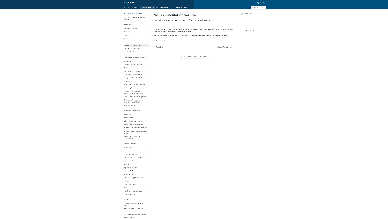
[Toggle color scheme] (264, 2)
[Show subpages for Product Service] (148, 118)
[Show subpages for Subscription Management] (148, 74)
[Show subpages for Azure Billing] (148, 114)
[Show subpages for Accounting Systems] (148, 28)
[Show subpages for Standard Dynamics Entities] (148, 191)
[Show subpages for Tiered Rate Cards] (148, 184)
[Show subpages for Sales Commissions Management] (148, 96)
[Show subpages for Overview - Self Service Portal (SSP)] (148, 203)
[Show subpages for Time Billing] (148, 81)
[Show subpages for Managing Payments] (148, 88)
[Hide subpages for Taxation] (148, 42)
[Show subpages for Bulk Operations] (148, 105)
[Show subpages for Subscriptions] (148, 151)
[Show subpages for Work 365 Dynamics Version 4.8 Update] (148, 17)
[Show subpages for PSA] (148, 38)
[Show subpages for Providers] (148, 35)
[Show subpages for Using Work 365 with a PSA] (148, 78)
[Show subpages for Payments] (148, 32)
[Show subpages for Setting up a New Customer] (148, 64)
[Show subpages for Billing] (148, 68)
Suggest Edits (248, 13)
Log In (259, 3)
